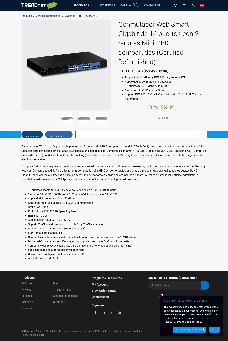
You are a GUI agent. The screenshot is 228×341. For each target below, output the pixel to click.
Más (55, 283)
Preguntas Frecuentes (107, 278)
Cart (123, 5)
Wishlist (164, 118)
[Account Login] (193, 5)
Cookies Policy (193, 321)
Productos (28, 277)
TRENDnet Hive (62, 289)
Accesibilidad (36, 334)
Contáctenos (100, 297)
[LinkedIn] (103, 312)
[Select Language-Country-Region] (202, 5)
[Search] (176, 5)
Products (26, 15)
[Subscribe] (205, 285)
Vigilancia (27, 302)
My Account (100, 284)
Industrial (26, 308)
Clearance (59, 302)
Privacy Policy (172, 321)
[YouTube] (119, 312)
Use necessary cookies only (189, 329)
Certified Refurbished (65, 295)
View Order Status (104, 290)
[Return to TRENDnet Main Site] (185, 5)
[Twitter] (111, 312)
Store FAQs (107, 5)
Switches (69, 15)
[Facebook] (95, 312)
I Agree (214, 329)
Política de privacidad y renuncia (113, 331)
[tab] (32, 134)
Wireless (26, 289)
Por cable (26, 295)
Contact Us (152, 5)
